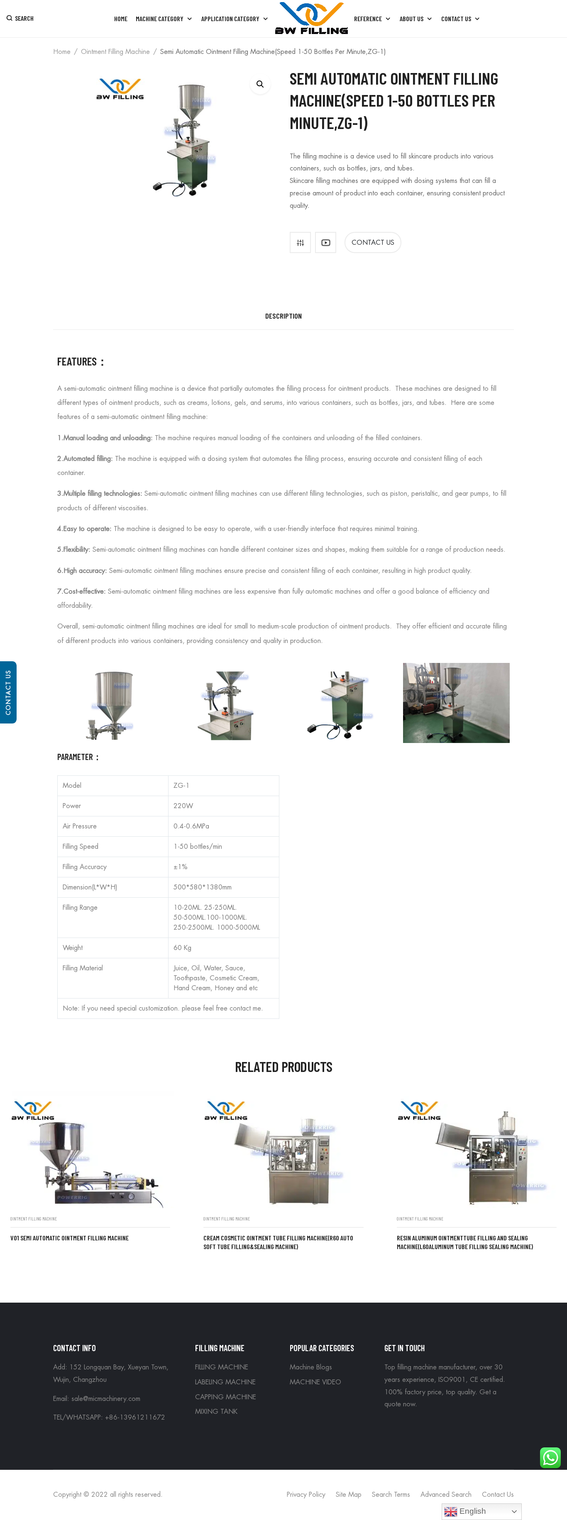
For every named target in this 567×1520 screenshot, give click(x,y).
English (471, 1511)
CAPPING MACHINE (225, 1397)
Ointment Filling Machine (115, 52)
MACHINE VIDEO (315, 1382)
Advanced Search (446, 1494)
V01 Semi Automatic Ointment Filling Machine (69, 1238)
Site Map (349, 1494)
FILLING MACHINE (221, 1367)
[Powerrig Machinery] (311, 18)
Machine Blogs (311, 1367)
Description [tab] (283, 315)
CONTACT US (373, 242)
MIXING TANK (216, 1411)
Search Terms (391, 1494)
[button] (260, 83)
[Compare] (300, 242)
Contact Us (8, 692)
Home (62, 52)
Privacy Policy (306, 1494)
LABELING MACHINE (225, 1382)
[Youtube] (325, 242)
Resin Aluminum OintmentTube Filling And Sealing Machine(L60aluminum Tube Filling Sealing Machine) (465, 1242)
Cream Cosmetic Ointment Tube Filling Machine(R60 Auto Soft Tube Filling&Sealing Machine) (278, 1242)
